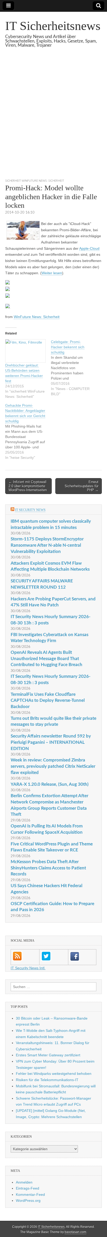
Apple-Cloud (89, 248)
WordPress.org (28, 1200)
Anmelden (24, 1182)
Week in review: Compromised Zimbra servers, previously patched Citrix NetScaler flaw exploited (53, 766)
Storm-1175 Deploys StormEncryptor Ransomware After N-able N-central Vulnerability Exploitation (47, 545)
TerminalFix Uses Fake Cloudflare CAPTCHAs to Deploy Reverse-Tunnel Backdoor (48, 700)
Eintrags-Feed (27, 1188)
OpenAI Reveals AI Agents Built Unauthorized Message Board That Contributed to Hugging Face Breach (46, 658)
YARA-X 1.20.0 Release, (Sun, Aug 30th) (50, 784)
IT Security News (30, 510)
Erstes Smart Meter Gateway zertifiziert (48, 1055)
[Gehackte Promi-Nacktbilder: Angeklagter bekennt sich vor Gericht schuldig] (28, 431)
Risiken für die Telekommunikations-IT (47, 1080)
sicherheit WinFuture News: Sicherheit (34, 180)
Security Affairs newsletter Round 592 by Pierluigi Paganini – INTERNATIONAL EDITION (51, 742)
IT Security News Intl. (28, 968)
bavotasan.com (75, 1232)
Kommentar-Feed (30, 1194)
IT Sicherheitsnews (53, 26)
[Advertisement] (53, 119)
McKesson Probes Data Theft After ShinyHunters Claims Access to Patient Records (48, 868)
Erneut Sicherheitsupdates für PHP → (81, 486)
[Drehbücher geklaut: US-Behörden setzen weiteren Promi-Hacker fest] (25, 351)
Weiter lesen (52, 273)
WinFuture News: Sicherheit (36, 317)
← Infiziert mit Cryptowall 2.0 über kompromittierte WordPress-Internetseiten (28, 486)
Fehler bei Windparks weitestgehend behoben (53, 1073)
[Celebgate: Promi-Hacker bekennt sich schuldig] (74, 368)
